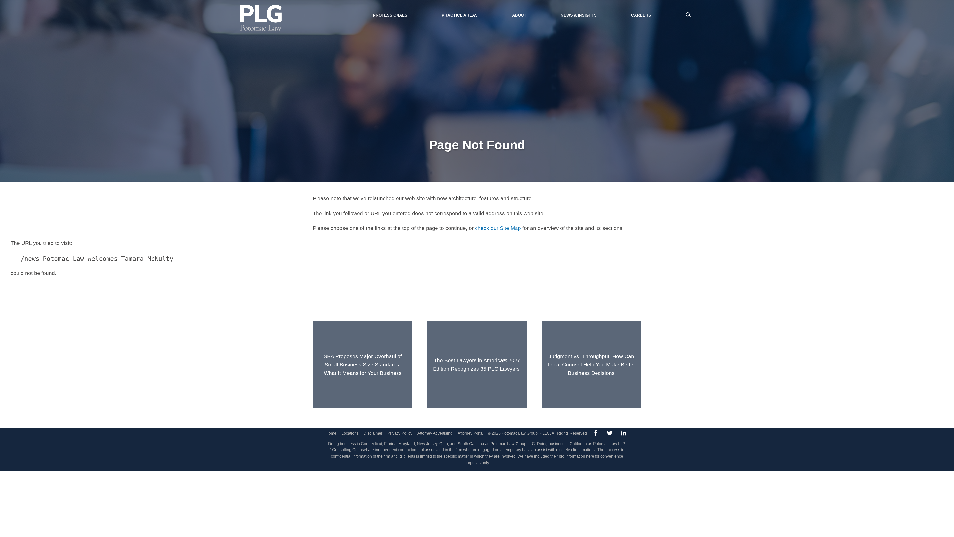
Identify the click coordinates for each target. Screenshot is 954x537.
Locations (349, 433)
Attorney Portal (471, 433)
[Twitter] (610, 433)
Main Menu (460, 6)
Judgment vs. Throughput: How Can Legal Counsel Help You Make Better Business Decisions (591, 364)
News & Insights (579, 15)
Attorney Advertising (435, 433)
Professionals (390, 15)
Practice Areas (460, 15)
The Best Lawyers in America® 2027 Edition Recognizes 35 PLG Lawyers (477, 365)
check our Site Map (498, 228)
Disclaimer (372, 433)
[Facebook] (596, 433)
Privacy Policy (399, 433)
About (519, 15)
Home (331, 433)
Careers (641, 15)
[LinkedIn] (624, 433)
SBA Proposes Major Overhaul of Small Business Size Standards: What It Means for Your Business (363, 364)
